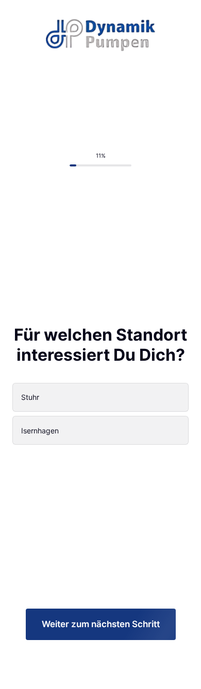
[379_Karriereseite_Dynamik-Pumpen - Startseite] (101, 31)
